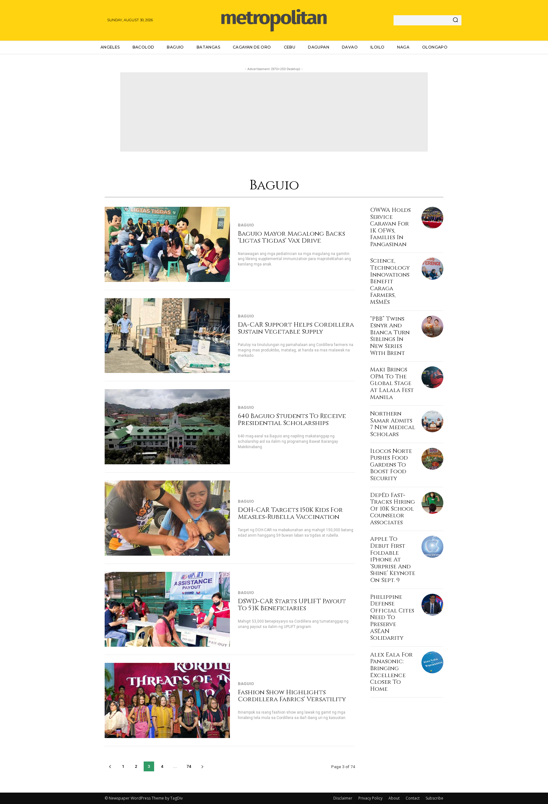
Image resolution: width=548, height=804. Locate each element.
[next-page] (202, 766)
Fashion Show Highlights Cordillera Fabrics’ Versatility (292, 695)
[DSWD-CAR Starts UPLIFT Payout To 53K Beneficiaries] (167, 609)
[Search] (455, 20)
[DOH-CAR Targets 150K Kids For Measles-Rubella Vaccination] (167, 518)
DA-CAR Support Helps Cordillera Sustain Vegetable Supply (296, 328)
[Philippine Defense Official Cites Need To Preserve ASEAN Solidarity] (432, 605)
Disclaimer (342, 798)
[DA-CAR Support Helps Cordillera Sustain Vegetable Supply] (167, 335)
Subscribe (434, 798)
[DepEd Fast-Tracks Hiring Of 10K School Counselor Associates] (432, 503)
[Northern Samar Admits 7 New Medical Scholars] (432, 421)
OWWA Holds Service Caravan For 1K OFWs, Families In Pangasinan (390, 227)
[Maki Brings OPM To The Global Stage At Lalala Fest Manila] (432, 377)
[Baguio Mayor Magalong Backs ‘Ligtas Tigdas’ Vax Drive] (167, 244)
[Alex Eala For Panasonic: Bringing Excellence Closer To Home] (432, 662)
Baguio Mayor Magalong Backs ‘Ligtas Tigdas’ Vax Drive (291, 237)
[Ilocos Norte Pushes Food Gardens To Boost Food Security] (432, 459)
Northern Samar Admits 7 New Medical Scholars (392, 424)
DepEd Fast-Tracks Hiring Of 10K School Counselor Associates (392, 508)
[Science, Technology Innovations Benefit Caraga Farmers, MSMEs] (432, 268)
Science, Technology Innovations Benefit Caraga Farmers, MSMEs (390, 281)
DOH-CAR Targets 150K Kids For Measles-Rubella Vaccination (290, 513)
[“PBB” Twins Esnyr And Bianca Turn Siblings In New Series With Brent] (432, 326)
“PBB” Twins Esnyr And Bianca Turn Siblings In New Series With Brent (390, 336)
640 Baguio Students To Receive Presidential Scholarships (292, 419)
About (394, 798)
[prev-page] (110, 766)
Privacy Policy (370, 798)
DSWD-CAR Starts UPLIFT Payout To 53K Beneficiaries (292, 604)
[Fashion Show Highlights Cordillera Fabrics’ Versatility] (167, 700)
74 (188, 766)
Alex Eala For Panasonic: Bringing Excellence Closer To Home (391, 672)
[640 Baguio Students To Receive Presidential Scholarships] (167, 426)
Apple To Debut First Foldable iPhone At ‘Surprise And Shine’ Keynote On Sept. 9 (392, 559)
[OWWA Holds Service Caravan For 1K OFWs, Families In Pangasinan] (432, 218)
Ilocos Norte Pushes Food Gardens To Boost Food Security (391, 464)
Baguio (246, 225)
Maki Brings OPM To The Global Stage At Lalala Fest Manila (392, 383)
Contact (413, 798)
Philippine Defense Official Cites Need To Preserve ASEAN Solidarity (392, 617)
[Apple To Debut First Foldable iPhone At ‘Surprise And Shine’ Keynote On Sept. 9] (432, 547)
